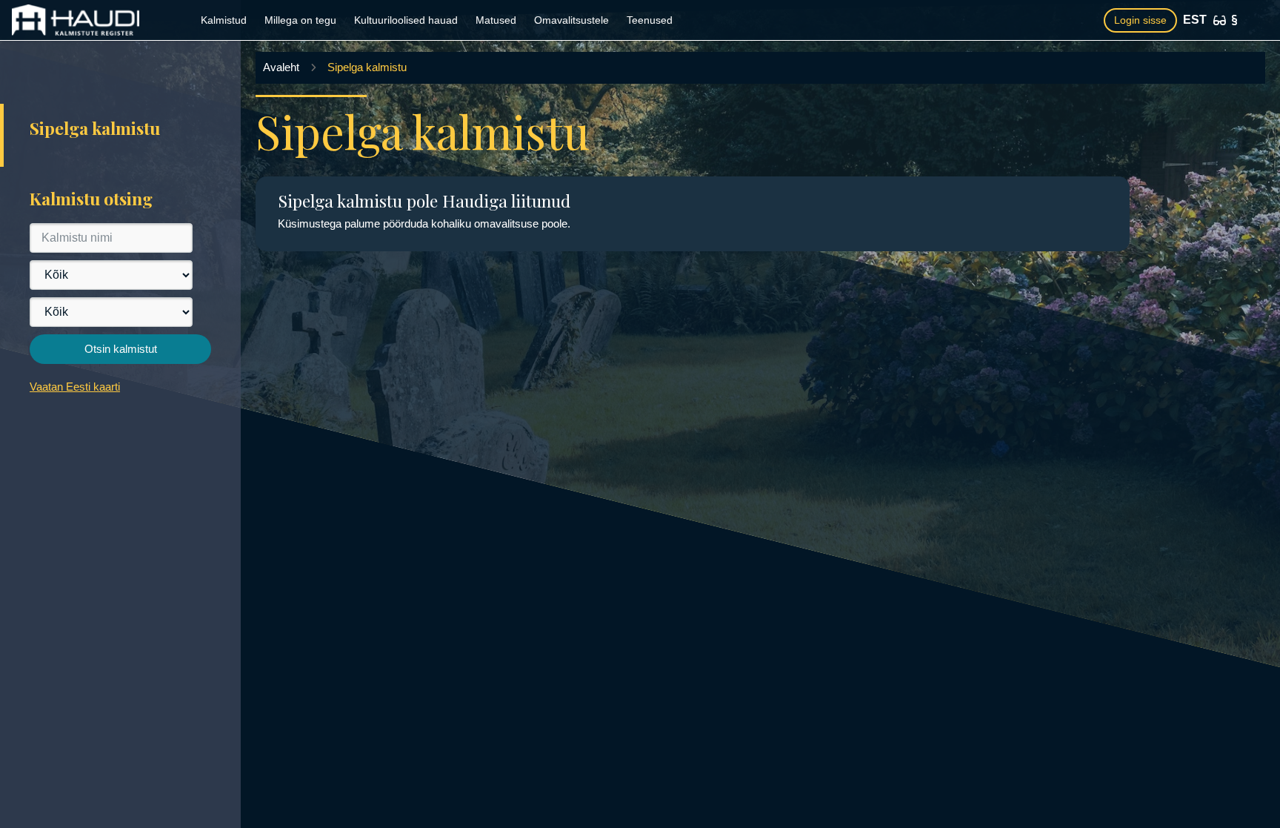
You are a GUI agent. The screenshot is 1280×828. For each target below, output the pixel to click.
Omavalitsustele (571, 20)
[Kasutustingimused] (1234, 20)
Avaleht (281, 67)
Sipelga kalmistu (367, 67)
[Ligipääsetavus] (1219, 20)
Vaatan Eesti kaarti (75, 386)
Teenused (650, 20)
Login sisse (1140, 20)
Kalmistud (224, 20)
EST (1195, 19)
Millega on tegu (300, 20)
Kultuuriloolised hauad (406, 20)
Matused (496, 20)
